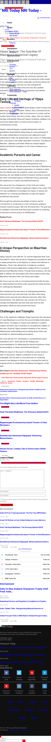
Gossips (12, 64)
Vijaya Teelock (5, 108)
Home (9, 23)
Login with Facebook (10, 463)
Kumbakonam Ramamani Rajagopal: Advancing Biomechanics (24, 238)
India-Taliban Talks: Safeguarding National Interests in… (22, 608)
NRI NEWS (13, 36)
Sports (12, 71)
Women (11, 46)
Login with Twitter (40, 463)
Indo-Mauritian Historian (11, 378)
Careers (7, 16)
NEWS (9, 28)
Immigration (12, 48)
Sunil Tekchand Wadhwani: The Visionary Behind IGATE (21, 221)
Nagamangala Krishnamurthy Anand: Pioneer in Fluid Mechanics (25, 230)
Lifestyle (12, 103)
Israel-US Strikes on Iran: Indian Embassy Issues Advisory (22, 520)
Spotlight (5, 46)
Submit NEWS (9, 12)
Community (12, 95)
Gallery (34, 718)
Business (33, 702)
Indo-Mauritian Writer (28, 378)
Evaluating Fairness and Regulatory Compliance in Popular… (23, 601)
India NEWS (13, 31)
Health (16, 105)
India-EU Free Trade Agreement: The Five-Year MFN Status (23, 513)
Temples (17, 101)
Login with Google (25, 463)
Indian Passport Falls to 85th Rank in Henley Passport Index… (24, 616)
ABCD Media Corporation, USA (18, 730)
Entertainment (14, 710)
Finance (12, 43)
